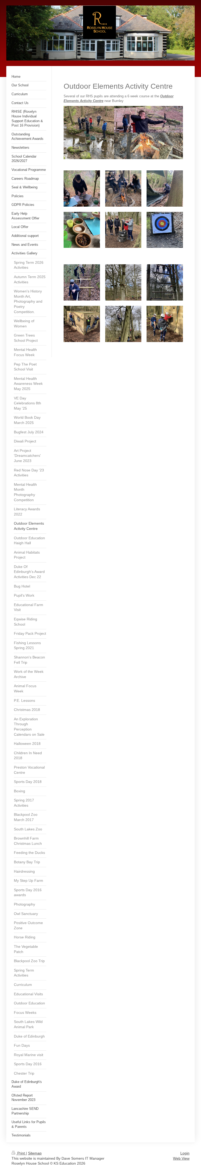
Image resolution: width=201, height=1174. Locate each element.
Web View (181, 1158)
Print (21, 1153)
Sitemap (35, 1153)
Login (184, 1153)
